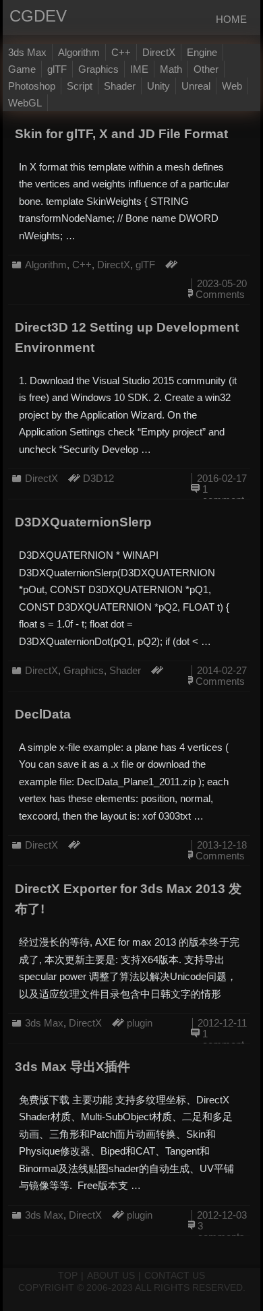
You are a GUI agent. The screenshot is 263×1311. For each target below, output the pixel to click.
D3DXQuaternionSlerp (83, 522)
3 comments (221, 1231)
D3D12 (98, 478)
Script (79, 86)
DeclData (43, 714)
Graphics (98, 69)
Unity (158, 86)
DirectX (158, 52)
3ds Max (27, 52)
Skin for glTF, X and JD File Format (121, 134)
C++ (121, 52)
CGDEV (16, 16)
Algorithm (79, 52)
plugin (139, 1023)
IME (139, 69)
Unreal (195, 86)
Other (206, 69)
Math (171, 69)
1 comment (223, 494)
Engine (202, 52)
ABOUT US (111, 1275)
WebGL (25, 103)
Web (232, 86)
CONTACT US (174, 1275)
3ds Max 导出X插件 (72, 1067)
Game (22, 69)
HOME (231, 19)
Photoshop (31, 86)
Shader (120, 86)
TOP (68, 1275)
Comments (220, 294)
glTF (57, 69)
